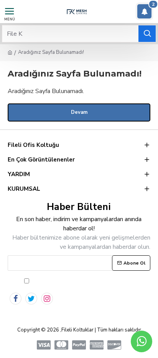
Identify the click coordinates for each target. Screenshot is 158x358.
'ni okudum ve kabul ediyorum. (91, 281)
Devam (79, 112)
